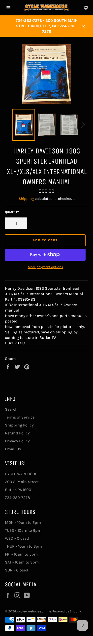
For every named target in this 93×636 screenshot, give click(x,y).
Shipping (26, 198)
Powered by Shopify (66, 611)
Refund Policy (17, 433)
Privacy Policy (17, 441)
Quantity (12, 212)
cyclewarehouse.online (34, 611)
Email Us (13, 449)
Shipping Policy (19, 425)
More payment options (45, 267)
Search (11, 409)
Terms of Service (19, 417)
